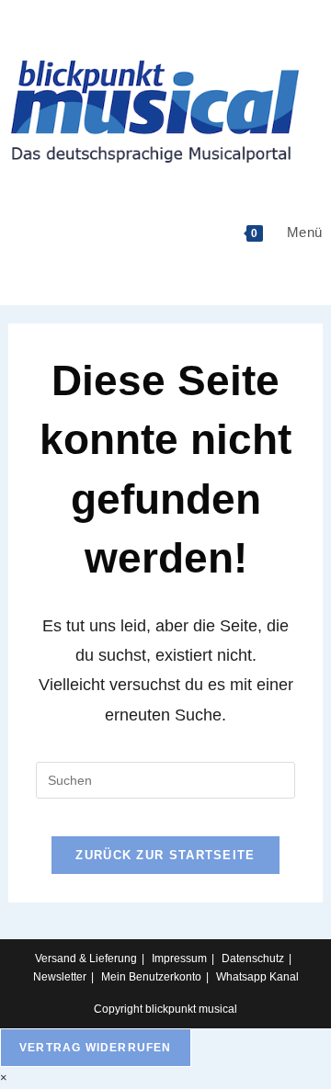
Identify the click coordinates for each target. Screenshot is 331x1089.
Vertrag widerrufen (95, 1047)
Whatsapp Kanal (257, 976)
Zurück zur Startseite (165, 855)
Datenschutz (253, 958)
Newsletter (59, 976)
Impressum (179, 958)
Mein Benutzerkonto (151, 976)
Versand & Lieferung (86, 958)
